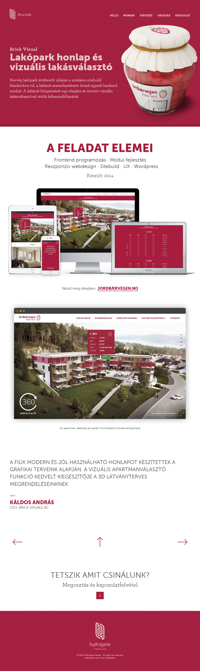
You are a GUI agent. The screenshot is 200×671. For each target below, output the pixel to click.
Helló (114, 15)
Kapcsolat (182, 15)
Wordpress (146, 166)
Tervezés (146, 15)
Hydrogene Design (92, 655)
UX (126, 166)
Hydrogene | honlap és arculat (100, 636)
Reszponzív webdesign (70, 166)
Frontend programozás (80, 160)
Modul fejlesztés (128, 160)
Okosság (163, 15)
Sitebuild (109, 166)
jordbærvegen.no (117, 288)
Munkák (24, 15)
